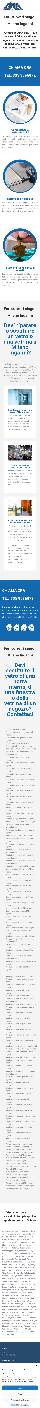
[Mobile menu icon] (35, 5)
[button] (37, 1366)
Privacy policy (25, 1405)
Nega (20, 1394)
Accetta (20, 1388)
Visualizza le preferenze (20, 1400)
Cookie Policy (15, 1405)
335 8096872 (24, 75)
